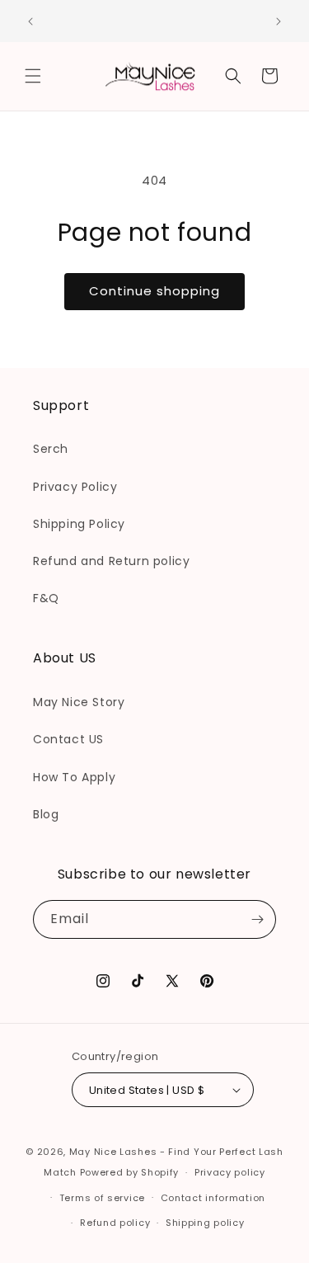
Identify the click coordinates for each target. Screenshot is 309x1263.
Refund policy (115, 1222)
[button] (33, 76)
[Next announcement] (278, 21)
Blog (46, 814)
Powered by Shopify (130, 1172)
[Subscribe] (257, 919)
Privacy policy (229, 1172)
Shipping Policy (79, 524)
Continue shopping (154, 290)
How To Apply (74, 777)
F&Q (46, 598)
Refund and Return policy (111, 561)
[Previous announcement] (30, 21)
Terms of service (102, 1197)
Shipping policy (205, 1222)
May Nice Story (78, 702)
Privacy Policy (75, 486)
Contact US (68, 739)
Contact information (213, 1197)
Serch (50, 449)
